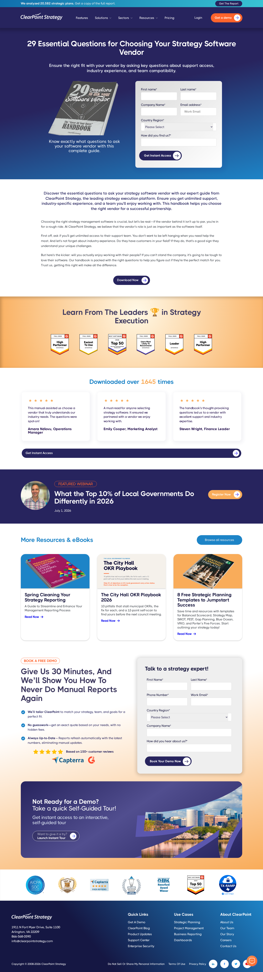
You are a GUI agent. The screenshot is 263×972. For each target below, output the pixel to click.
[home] (42, 18)
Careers (226, 940)
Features (82, 18)
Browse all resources (219, 540)
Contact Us (228, 946)
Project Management (189, 928)
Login (198, 17)
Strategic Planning (187, 922)
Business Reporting (188, 934)
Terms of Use (176, 963)
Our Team (227, 928)
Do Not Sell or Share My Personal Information (136, 963)
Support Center (139, 940)
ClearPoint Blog (139, 928)
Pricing (169, 18)
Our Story (227, 934)
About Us (226, 922)
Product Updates (140, 934)
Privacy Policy (197, 963)
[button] (103, 19)
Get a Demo (136, 922)
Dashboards (183, 940)
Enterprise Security (141, 946)
